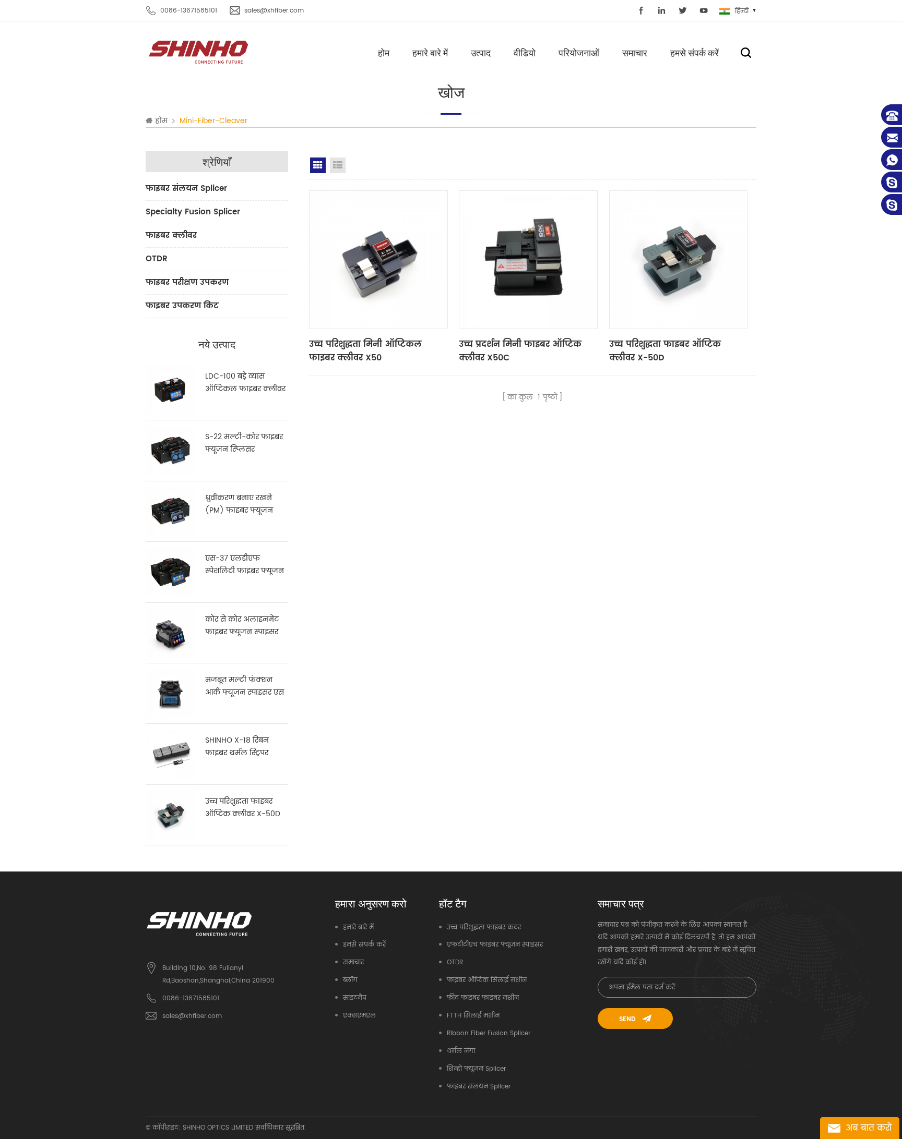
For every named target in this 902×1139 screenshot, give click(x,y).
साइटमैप (354, 998)
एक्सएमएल (359, 1016)
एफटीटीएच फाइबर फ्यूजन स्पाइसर (495, 945)
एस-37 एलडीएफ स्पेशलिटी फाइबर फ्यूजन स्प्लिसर (244, 564)
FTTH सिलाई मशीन (473, 1016)
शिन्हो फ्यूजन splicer (476, 1069)
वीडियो (525, 52)
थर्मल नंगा (461, 1051)
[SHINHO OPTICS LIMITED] (199, 51)
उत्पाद (481, 52)
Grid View (318, 165)
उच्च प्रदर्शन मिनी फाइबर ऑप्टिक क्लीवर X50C (520, 351)
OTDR (157, 258)
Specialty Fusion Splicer (193, 212)
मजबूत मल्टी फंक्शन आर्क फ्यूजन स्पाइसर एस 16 (244, 686)
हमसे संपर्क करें (694, 52)
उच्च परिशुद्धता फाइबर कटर (484, 927)
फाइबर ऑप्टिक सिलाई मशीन (487, 980)
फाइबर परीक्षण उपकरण (187, 282)
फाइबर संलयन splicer (186, 188)
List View (338, 165)
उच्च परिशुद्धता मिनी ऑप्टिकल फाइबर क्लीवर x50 (365, 351)
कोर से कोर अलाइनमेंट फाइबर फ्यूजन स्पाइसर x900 (242, 625)
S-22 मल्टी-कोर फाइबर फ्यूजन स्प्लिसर (244, 443)
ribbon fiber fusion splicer (488, 1033)
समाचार (634, 52)
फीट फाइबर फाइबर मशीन (483, 998)
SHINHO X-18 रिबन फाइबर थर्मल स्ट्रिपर (237, 746)
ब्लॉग (350, 980)
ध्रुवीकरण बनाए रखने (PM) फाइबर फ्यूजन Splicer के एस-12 (239, 504)
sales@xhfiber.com (274, 11)
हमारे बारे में (430, 52)
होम (383, 52)
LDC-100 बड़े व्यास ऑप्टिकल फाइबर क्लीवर (245, 382)
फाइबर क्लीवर (171, 235)
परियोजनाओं (579, 52)
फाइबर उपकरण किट (182, 305)
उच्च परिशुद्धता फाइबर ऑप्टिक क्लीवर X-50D (242, 807)
